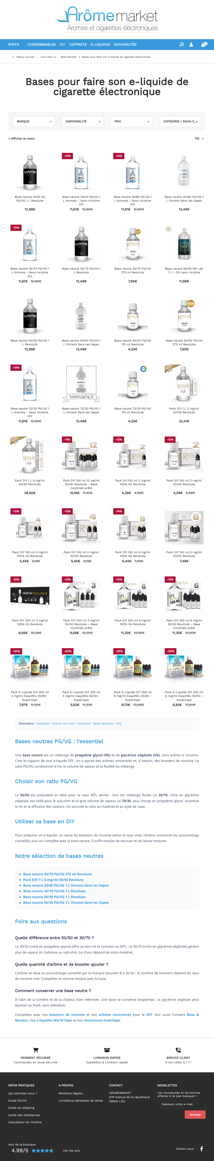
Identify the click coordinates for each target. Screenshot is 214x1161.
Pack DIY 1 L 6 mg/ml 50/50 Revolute (53, 879)
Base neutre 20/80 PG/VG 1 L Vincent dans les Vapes (66, 885)
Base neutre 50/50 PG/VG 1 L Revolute (54, 897)
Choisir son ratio (63, 724)
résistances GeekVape (102, 1020)
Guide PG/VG (17, 1100)
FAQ (119, 724)
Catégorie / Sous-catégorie (180, 121)
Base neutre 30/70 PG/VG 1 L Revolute (54, 891)
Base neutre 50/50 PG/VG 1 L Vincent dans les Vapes (66, 902)
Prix (118, 121)
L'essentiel (43, 724)
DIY (149, 1014)
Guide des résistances (24, 1115)
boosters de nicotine (67, 1014)
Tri (197, 138)
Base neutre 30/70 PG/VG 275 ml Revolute (57, 874)
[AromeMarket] (107, 19)
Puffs (13, 44)
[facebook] (201, 1149)
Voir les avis (71, 1150)
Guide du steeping (21, 1108)
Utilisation (83, 724)
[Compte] (191, 44)
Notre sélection (103, 724)
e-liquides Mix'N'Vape (54, 1020)
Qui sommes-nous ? (22, 1093)
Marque (23, 121)
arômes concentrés (115, 1014)
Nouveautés (125, 44)
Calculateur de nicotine (25, 1122)
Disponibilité (76, 121)
